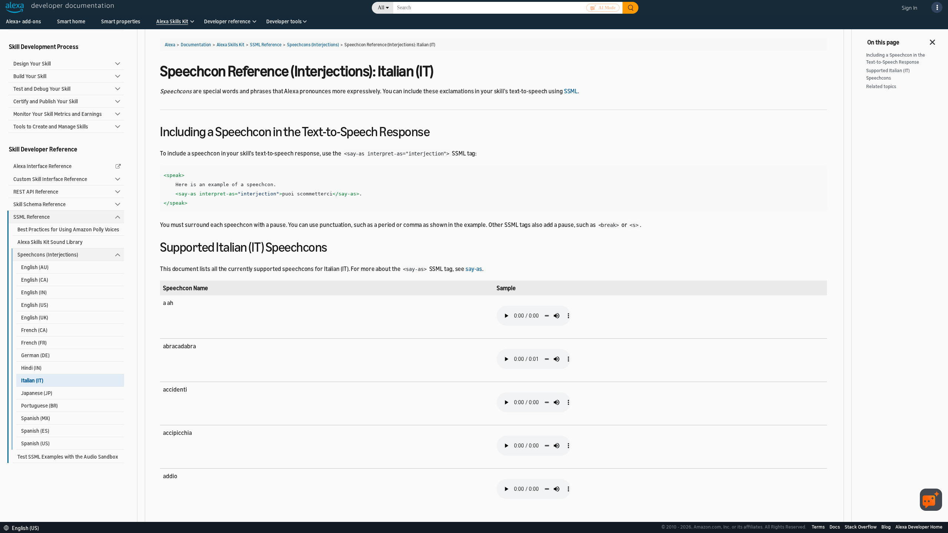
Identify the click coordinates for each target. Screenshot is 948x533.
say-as (473, 268)
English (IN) (34, 292)
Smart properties (120, 21)
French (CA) (34, 330)
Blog (886, 527)
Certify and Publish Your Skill (45, 101)
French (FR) (34, 342)
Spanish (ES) (35, 431)
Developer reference (227, 21)
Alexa (170, 44)
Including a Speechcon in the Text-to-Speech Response (895, 58)
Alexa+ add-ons (23, 21)
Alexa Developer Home (918, 527)
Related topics (881, 86)
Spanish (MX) (35, 418)
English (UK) (34, 317)
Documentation (196, 44)
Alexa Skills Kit (172, 21)
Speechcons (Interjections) (47, 254)
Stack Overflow (861, 527)
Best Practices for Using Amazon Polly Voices (68, 229)
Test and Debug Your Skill (41, 89)
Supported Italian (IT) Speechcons (888, 74)
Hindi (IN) (31, 368)
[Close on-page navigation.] (933, 40)
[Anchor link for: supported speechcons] (333, 245)
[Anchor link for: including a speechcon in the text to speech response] (436, 130)
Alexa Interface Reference (42, 166)
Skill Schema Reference (39, 204)
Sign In (909, 7)
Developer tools (284, 21)
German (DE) (35, 355)
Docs (835, 527)
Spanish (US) (35, 443)
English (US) (34, 305)
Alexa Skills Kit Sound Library (50, 242)
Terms (819, 527)
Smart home (71, 21)
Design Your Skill (32, 63)
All (381, 7)
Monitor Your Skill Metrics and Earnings (57, 114)
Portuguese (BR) (39, 405)
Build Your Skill (29, 76)
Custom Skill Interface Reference (50, 179)
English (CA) (34, 279)
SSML (571, 91)
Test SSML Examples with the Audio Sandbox (67, 456)
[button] (172, 23)
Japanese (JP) (36, 393)
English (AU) (35, 267)
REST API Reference (35, 191)
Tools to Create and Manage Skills (50, 126)
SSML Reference (31, 217)
